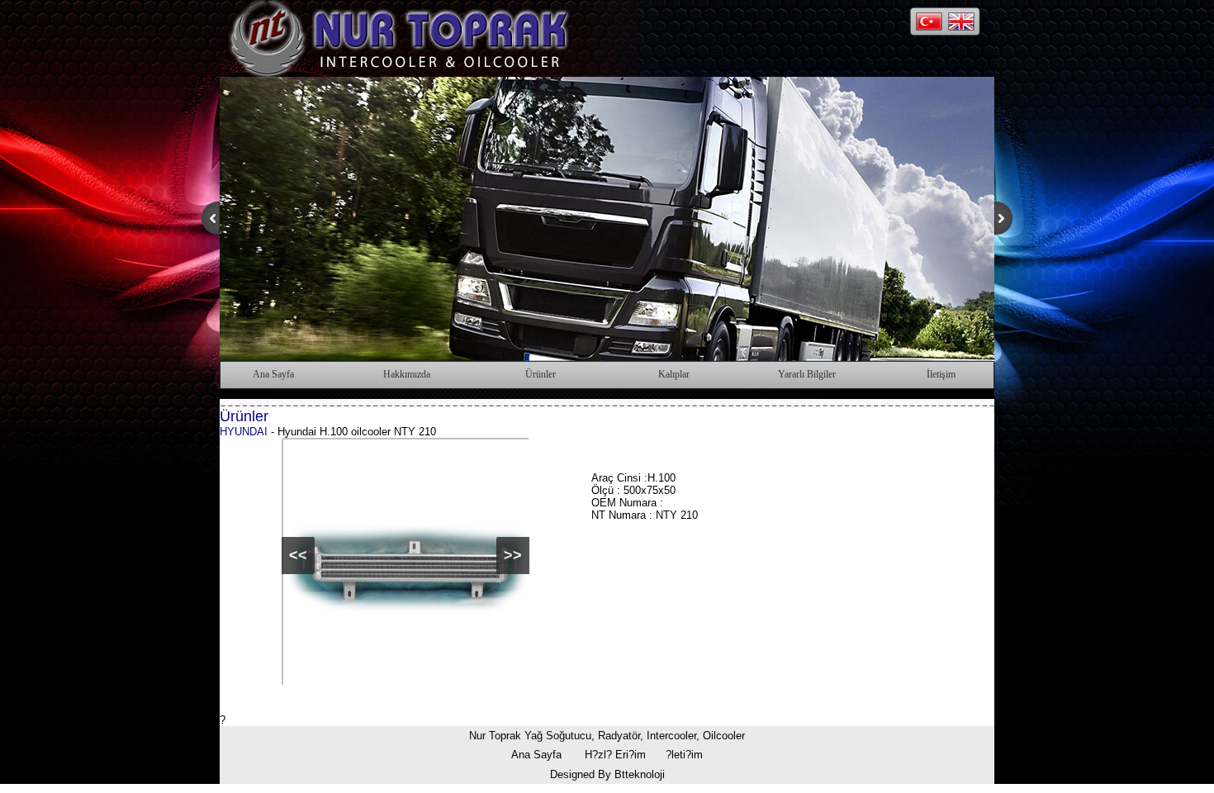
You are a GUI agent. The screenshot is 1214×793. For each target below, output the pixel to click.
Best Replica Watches (928, 787)
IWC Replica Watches (272, 787)
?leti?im (684, 754)
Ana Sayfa (273, 374)
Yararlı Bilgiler (807, 374)
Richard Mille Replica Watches (401, 787)
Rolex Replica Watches (816, 787)
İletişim (941, 374)
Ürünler (540, 374)
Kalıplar (674, 374)
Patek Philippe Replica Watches (680, 787)
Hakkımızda (406, 374)
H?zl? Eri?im (615, 754)
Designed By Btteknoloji (607, 774)
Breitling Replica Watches (538, 787)
